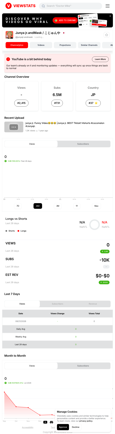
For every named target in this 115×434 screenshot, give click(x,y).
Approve (63, 427)
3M (57, 206)
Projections (65, 45)
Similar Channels (89, 45)
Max (96, 206)
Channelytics (16, 45)
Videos (41, 45)
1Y (77, 206)
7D (18, 206)
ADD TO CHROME (67, 20)
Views (32, 144)
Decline (75, 427)
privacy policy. (86, 421)
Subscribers (83, 144)
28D (38, 206)
